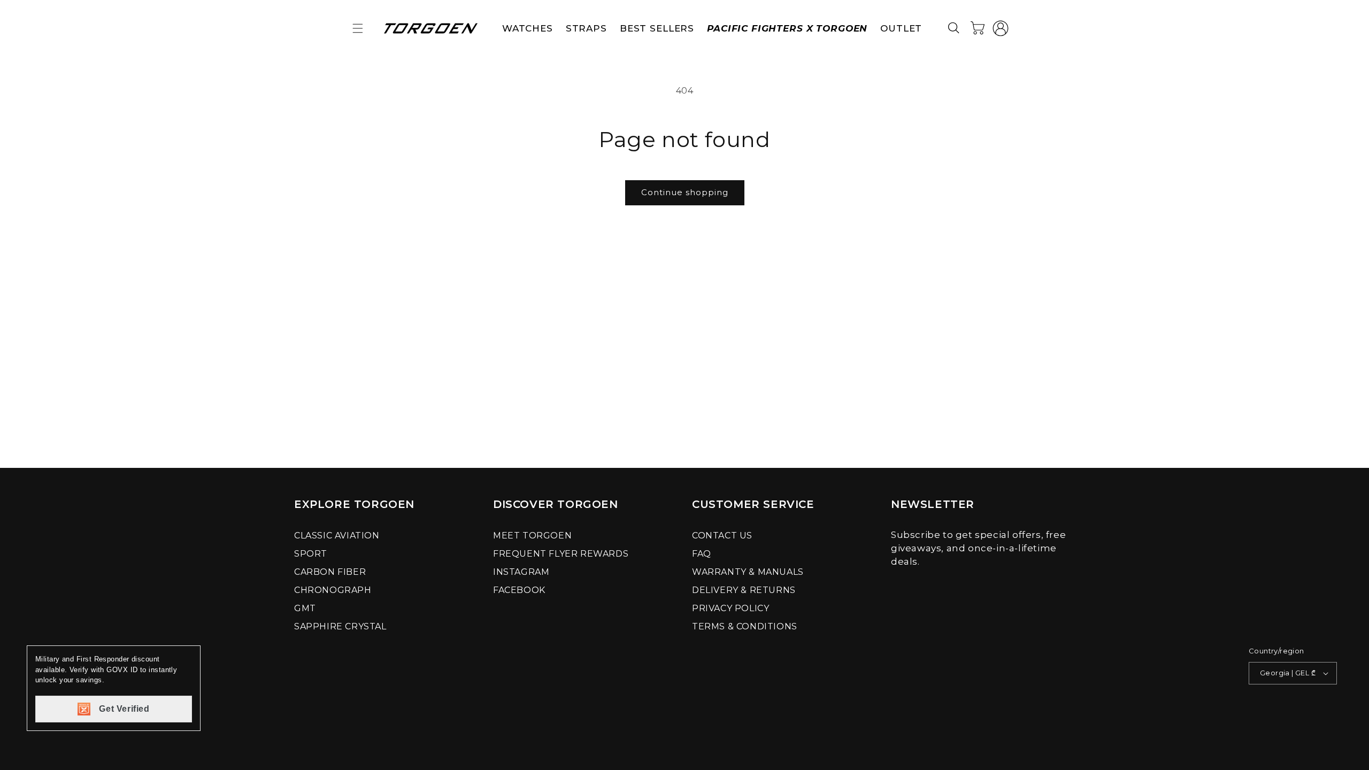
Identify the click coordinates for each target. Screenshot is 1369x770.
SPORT (310, 554)
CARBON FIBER (330, 572)
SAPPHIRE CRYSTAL (340, 626)
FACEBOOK (519, 590)
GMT (305, 608)
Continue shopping (684, 192)
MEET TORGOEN (532, 535)
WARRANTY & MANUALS (748, 572)
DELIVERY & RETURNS (744, 590)
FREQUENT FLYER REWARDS (560, 554)
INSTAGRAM (521, 572)
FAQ (701, 554)
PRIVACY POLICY (730, 608)
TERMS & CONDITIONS (744, 626)
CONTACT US (722, 535)
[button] (358, 28)
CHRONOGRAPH (333, 590)
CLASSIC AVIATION (337, 535)
